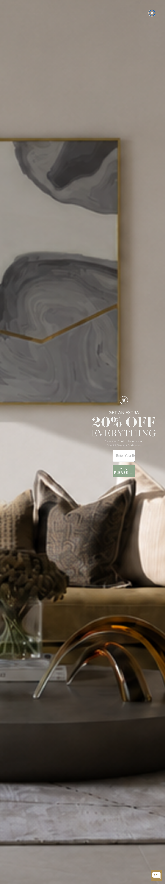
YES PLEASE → (124, 470)
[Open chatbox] (156, 875)
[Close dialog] (152, 13)
